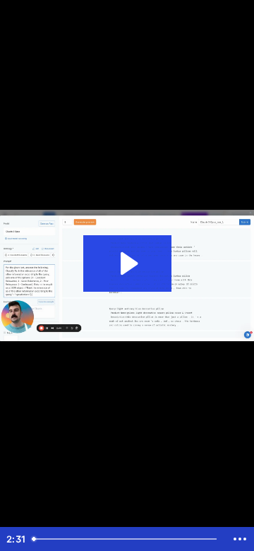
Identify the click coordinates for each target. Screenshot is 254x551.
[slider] (126, 539)
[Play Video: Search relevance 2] (127, 263)
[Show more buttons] (240, 539)
